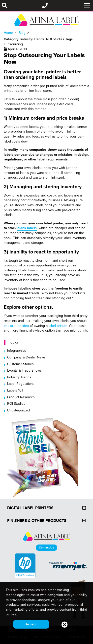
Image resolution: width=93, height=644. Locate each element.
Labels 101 (15, 390)
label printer (58, 325)
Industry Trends (19, 377)
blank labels (27, 227)
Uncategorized (18, 410)
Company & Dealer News (26, 357)
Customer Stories (20, 363)
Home (8, 32)
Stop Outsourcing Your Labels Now (44, 58)
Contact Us (46, 547)
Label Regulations (20, 383)
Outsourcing (13, 44)
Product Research (21, 397)
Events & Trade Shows (24, 370)
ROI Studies (16, 403)
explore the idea (16, 325)
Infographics (16, 350)
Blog (22, 32)
